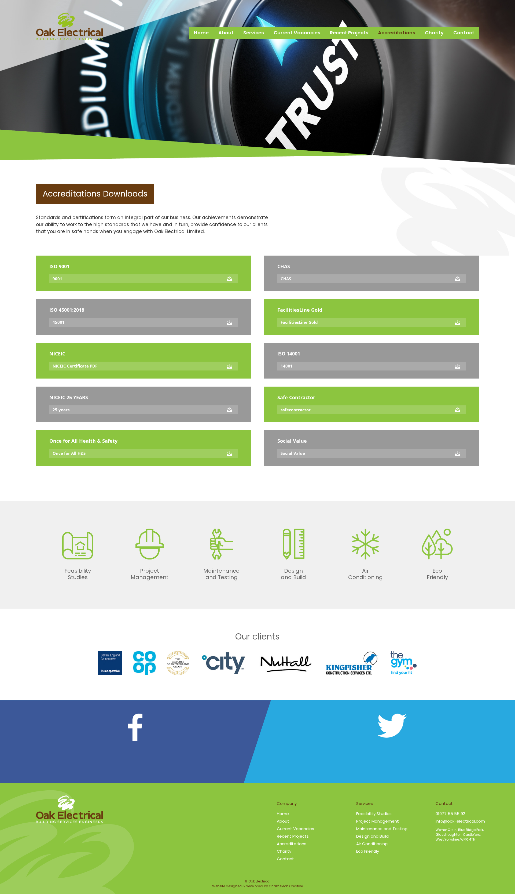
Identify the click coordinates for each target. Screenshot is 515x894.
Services (253, 32)
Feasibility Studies (374, 813)
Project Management (377, 821)
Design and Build (372, 836)
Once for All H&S (69, 453)
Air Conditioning (372, 843)
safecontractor (296, 409)
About (226, 32)
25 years (61, 409)
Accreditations (396, 32)
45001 (59, 322)
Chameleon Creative (286, 886)
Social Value (293, 453)
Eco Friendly (367, 851)
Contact (463, 32)
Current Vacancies (297, 32)
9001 (57, 278)
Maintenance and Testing (381, 828)
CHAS (286, 278)
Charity (434, 32)
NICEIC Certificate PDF (75, 366)
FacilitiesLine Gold (299, 322)
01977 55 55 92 (450, 813)
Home (201, 32)
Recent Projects (349, 32)
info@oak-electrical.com (460, 821)
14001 (287, 366)
